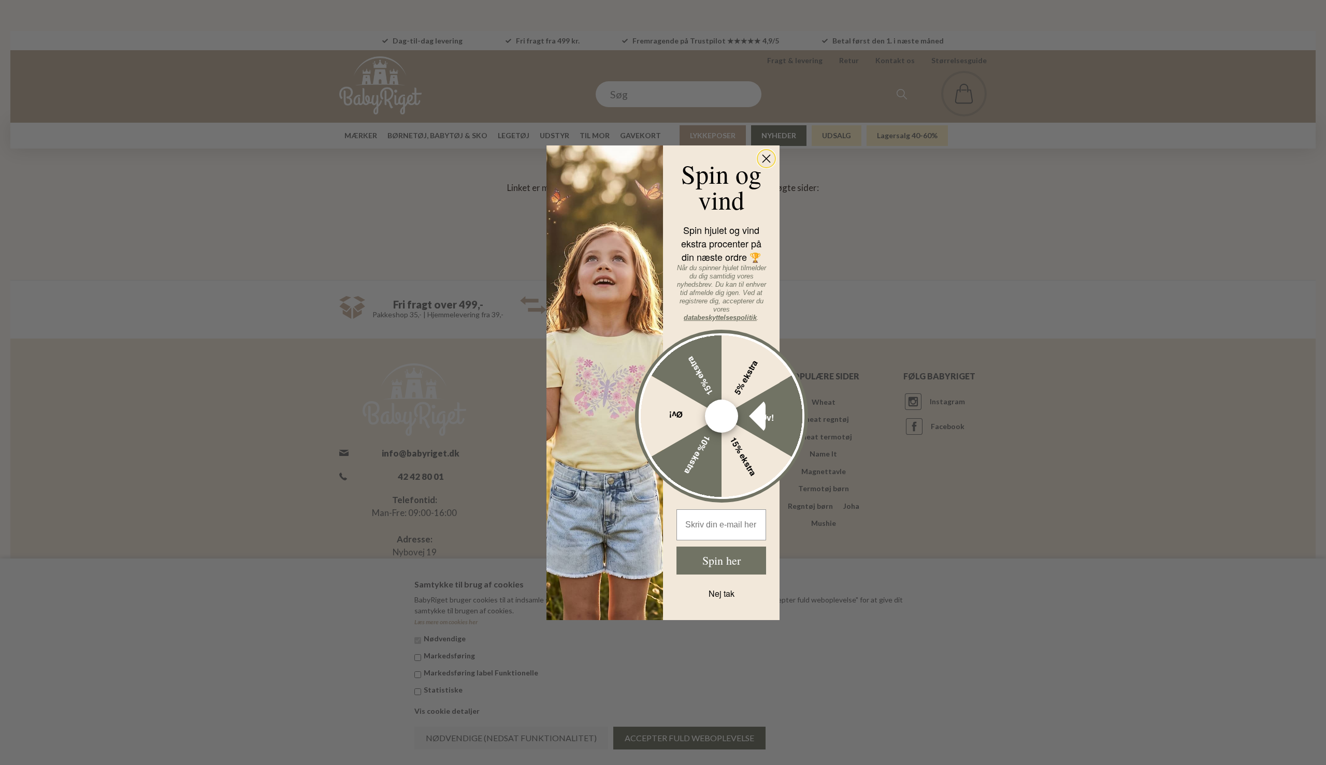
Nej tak (721, 593)
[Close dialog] (766, 159)
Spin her (721, 560)
